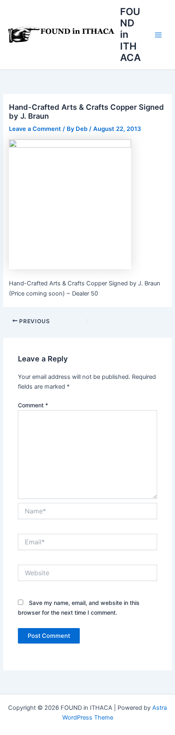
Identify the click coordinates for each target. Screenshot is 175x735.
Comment (33, 405)
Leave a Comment (35, 129)
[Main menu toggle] (158, 34)
